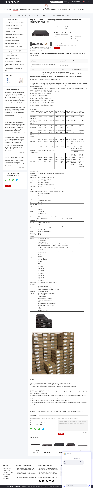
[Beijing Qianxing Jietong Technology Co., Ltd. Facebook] (6, 2)
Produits (15, 9)
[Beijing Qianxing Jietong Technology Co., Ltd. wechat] (14, 180)
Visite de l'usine (36, 9)
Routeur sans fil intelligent (11, 40)
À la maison (7, 9)
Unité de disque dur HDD (11, 43)
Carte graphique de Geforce (12, 51)
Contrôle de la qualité (49, 9)
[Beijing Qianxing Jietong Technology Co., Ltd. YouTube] (15, 2)
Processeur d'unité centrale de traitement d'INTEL (12, 54)
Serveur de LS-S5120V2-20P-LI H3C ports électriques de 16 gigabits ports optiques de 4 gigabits (71, 451)
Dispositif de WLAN (10, 37)
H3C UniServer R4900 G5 (42, 411)
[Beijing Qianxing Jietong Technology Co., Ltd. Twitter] (9, 2)
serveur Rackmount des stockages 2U (57, 411)
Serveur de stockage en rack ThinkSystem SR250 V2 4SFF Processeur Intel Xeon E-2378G (26, 473)
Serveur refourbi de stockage (12, 61)
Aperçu (4, 15)
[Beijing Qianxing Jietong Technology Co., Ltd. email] (6, 180)
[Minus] (89, 454)
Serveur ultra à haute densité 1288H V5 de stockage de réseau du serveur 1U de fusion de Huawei (48, 473)
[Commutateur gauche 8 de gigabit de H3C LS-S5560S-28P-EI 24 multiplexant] (47, 444)
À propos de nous (25, 9)
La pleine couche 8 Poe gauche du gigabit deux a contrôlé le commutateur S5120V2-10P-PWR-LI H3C (40, 49)
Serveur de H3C (16, 15)
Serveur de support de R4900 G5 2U (75, 411)
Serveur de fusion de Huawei (12, 25)
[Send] (89, 485)
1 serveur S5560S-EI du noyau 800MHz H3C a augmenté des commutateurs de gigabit (35, 451)
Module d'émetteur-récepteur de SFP (14, 64)
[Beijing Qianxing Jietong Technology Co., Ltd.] (46, 6)
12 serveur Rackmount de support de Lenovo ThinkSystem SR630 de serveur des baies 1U (26, 469)
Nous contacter (62, 9)
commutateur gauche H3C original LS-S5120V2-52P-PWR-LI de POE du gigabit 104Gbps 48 (59, 451)
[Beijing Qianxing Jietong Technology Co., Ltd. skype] (18, 180)
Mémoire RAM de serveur (11, 58)
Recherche (66, 1)
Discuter (57, 47)
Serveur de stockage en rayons (13, 22)
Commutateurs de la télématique (13, 34)
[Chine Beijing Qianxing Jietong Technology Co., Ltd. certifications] (9, 80)
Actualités (72, 9)
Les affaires (81, 9)
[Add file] (64, 485)
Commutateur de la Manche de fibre (14, 68)
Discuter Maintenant (76, 1)
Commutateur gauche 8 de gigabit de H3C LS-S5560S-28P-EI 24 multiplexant (47, 451)
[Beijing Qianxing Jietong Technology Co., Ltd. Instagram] (18, 2)
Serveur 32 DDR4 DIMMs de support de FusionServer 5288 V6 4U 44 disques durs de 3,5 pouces (48, 469)
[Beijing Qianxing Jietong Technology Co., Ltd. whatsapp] (10, 180)
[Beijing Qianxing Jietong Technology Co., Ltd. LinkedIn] (12, 2)
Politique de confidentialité (13, 486)
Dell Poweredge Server (11, 28)
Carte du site (6, 478)
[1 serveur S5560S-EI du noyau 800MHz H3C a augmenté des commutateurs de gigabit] (35, 444)
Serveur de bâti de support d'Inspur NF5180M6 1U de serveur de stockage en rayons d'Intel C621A (26, 477)
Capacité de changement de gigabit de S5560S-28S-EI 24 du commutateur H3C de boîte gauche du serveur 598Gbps (83, 451)
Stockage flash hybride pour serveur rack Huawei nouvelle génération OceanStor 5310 (48, 477)
